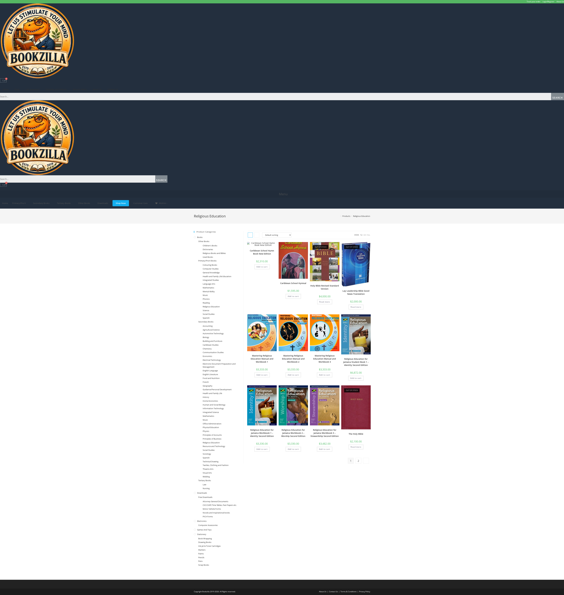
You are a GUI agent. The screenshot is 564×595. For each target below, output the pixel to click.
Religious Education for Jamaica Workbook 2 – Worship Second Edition (293, 432)
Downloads (202, 493)
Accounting (208, 326)
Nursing (206, 488)
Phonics (206, 299)
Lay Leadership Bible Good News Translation (356, 292)
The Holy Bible (356, 433)
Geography (207, 385)
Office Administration (212, 423)
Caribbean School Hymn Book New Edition (262, 252)
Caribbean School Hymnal (293, 283)
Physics (206, 431)
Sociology (207, 454)
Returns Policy (80, 89)
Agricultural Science (211, 329)
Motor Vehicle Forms (212, 509)
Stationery (201, 534)
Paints (201, 553)
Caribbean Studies (211, 345)
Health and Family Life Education (217, 276)
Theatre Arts (208, 469)
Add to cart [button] (262, 267)
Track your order (533, 1)
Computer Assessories (208, 525)
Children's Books (210, 245)
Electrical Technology (212, 360)
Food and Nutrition (211, 378)
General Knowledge (211, 272)
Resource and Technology (214, 446)
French (206, 382)
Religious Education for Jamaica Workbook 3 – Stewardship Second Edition (324, 432)
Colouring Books (210, 265)
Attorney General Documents (215, 501)
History (206, 397)
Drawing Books (204, 542)
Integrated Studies (211, 280)
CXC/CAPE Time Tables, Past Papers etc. (220, 505)
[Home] (339, 216)
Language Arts (209, 284)
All (368, 235)
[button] (282, 194)
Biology (206, 337)
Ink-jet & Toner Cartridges (209, 546)
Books (200, 237)
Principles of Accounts (212, 435)
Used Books (208, 257)
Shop (17, 89)
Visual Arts (207, 472)
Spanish (206, 318)
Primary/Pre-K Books (207, 260)
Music (205, 295)
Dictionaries (208, 249)
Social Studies (209, 314)
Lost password (32, 89)
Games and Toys (204, 529)
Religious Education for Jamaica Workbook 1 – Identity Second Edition (262, 432)
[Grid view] (250, 235)
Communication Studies (213, 352)
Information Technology (213, 408)
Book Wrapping (205, 538)
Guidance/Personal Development (217, 389)
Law (204, 484)
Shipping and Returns (56, 89)
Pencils (201, 557)
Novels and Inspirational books (216, 512)
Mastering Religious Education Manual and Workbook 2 (293, 358)
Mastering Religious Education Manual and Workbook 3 (324, 358)
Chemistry (207, 348)
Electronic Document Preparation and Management (219, 365)
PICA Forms (208, 516)
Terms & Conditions (348, 591)
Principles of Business (212, 438)
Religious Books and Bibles (214, 253)
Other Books (203, 241)
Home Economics (210, 401)
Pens (200, 561)
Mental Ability (209, 291)
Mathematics (208, 287)
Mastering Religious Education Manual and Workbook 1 (262, 358)
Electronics (202, 521)
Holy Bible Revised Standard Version (324, 287)
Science (206, 310)
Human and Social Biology (214, 404)
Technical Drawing (210, 461)
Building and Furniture (212, 341)
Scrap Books (203, 565)
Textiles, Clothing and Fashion (216, 465)
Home (6, 89)
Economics (207, 356)
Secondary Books (205, 321)
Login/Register (548, 1)
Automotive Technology (213, 333)
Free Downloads (205, 497)
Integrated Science (211, 412)
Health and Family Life (212, 393)
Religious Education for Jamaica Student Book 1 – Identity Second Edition (356, 361)
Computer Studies (211, 268)
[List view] (256, 235)
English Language (210, 370)
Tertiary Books (204, 480)
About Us (560, 1)
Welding (206, 476)
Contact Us (113, 89)
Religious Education (211, 306)
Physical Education (211, 427)
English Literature (210, 374)
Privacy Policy (364, 591)
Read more (324, 302)
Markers (201, 549)
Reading (206, 302)
